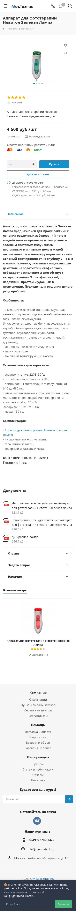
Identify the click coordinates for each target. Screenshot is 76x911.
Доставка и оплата (38, 732)
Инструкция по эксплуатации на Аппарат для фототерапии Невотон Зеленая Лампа (42, 505)
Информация (38, 757)
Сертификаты (38, 716)
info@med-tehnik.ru (41, 849)
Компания (38, 693)
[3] (16, 97)
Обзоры (38, 775)
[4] (20, 97)
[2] (13, 97)
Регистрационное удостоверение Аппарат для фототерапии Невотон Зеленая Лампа (42, 522)
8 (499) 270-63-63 (41, 840)
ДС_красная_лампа (25, 537)
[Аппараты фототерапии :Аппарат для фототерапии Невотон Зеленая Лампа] (38, 62)
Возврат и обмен (38, 742)
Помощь (38, 725)
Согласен (63, 904)
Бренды (38, 764)
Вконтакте (37, 821)
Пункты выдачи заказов (38, 705)
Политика (38, 780)
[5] (24, 97)
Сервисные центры (38, 710)
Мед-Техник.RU (43, 879)
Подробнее (13, 904)
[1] (9, 97)
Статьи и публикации (38, 769)
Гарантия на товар (38, 748)
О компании (38, 699)
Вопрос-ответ (38, 737)
